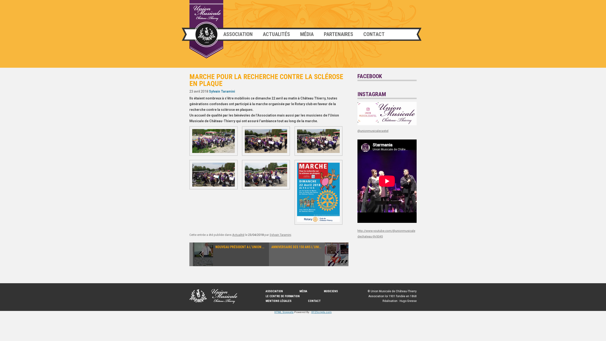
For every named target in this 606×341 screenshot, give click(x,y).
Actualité (238, 235)
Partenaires (338, 34)
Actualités (276, 34)
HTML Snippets (284, 312)
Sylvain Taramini (222, 91)
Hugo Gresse (408, 301)
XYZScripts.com (321, 312)
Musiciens (331, 291)
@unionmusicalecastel (372, 131)
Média (307, 34)
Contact (374, 34)
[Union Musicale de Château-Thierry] (206, 29)
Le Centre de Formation (283, 296)
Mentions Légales (278, 301)
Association (238, 34)
